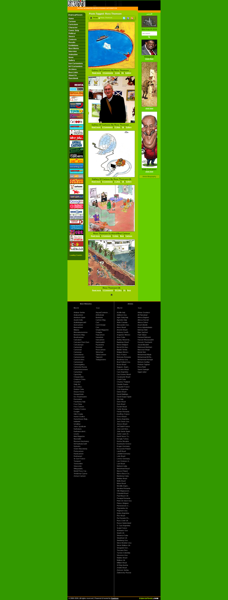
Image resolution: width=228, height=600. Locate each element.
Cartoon (72, 21)
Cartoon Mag (100, 320)
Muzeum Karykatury (81, 441)
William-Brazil (122, 563)
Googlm (77, 411)
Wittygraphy (78, 468)
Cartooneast (78, 362)
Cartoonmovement (81, 369)
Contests (73, 39)
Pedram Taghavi (144, 364)
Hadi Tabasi (142, 335)
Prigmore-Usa (122, 511)
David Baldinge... (123, 394)
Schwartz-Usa (122, 530)
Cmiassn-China (79, 379)
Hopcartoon (100, 335)
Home (71, 18)
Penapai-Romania (123, 498)
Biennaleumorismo (80, 332)
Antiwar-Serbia (79, 312)
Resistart (99, 347)
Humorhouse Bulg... (81, 419)
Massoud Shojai (144, 350)
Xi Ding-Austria (122, 565)
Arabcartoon (78, 315)
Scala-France (122, 528)
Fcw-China (78, 404)
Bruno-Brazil (121, 364)
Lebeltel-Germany (123, 454)
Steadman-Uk (122, 538)
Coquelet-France (123, 387)
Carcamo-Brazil (123, 369)
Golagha (99, 332)
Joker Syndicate (80, 426)
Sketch (72, 36)
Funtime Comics (80, 409)
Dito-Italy (120, 399)
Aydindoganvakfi (80, 322)
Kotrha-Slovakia (123, 441)
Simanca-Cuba (122, 535)
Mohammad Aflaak (144, 355)
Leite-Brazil (121, 456)
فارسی (149, 14)
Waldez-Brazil (122, 558)
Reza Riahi (142, 367)
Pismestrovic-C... (123, 506)
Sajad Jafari (142, 372)
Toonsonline (78, 464)
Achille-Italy (121, 312)
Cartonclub (78, 347)
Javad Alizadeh (143, 345)
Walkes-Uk (121, 560)
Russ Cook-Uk (122, 520)
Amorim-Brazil (122, 330)
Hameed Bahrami (144, 337)
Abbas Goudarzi (144, 312)
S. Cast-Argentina (123, 525)
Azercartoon (78, 325)
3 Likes (117, 127)
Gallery (72, 60)
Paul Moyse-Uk (122, 496)
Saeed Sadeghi (143, 369)
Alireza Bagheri (143, 317)
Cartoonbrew (78, 355)
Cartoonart (78, 350)
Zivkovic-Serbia (123, 570)
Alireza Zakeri (143, 322)
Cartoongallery (79, 364)
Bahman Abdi (142, 330)
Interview (73, 51)
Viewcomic (78, 466)
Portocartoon (78, 451)
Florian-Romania (123, 411)
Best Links (73, 72)
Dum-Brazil (121, 404)
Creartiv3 (77, 382)
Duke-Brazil (121, 402)
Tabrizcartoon (101, 355)
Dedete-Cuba (79, 389)
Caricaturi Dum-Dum (81, 342)
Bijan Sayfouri (143, 332)
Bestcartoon (78, 327)
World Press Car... (80, 471)
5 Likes (116, 236)
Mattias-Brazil (122, 478)
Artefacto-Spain (79, 317)
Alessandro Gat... (123, 325)
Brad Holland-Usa (123, 362)
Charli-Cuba (121, 379)
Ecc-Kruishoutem (80, 397)
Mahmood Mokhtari (145, 347)
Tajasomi (99, 357)
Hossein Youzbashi (145, 342)
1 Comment (106, 236)
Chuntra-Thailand (123, 382)
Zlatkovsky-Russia (124, 573)
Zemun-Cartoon (80, 476)
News (71, 57)
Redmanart (78, 456)
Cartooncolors (79, 359)
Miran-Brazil (121, 483)
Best (122, 236)
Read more (96, 73)
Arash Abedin (143, 325)
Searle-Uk (120, 533)
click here (149, 108)
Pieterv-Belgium (123, 503)
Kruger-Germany (123, 446)
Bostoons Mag (79, 335)
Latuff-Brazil (121, 451)
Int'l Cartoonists (76, 66)
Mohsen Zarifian (144, 362)
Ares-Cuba (121, 337)
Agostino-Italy (122, 320)
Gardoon (114, 598)
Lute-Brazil (121, 464)
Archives (73, 69)
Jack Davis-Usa (123, 421)
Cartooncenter (79, 357)
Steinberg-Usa (122, 540)
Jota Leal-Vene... (123, 429)
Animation (73, 54)
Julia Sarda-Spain (123, 431)
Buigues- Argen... (123, 367)
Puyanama (100, 345)
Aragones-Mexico (123, 335)
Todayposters (101, 359)
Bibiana (76, 330)
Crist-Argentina (122, 389)
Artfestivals (100, 315)
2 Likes (117, 182)
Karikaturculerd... (80, 431)
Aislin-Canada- (122, 322)
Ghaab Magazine (102, 330)
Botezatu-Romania (124, 357)
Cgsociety (77, 374)
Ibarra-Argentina (123, 419)
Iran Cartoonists (76, 63)
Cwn (97, 327)
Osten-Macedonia (80, 449)
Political (72, 33)
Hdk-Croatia (78, 414)
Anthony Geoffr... (123, 332)
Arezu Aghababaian (145, 327)
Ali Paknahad (142, 315)
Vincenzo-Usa (122, 555)
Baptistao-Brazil (123, 342)
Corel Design (100, 325)
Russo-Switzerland (124, 523)
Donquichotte (79, 394)
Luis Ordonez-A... (123, 461)
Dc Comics (78, 387)
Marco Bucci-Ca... (123, 473)
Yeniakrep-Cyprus (80, 473)
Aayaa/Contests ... (103, 312)
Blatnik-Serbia (122, 350)
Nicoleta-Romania (123, 488)
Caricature (73, 24)
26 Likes (118, 290)
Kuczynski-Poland (123, 449)
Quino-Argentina (123, 513)
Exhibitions (73, 45)
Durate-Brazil (122, 407)
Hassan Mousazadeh (146, 340)
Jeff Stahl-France (123, 426)
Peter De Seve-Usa (124, 501)
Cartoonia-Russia (80, 367)
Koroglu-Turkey (123, 439)
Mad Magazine (79, 436)
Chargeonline (79, 377)
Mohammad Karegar (145, 359)
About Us (73, 75)
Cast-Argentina (122, 372)
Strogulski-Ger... (123, 548)
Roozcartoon (100, 350)
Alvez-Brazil (121, 327)
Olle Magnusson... (123, 491)
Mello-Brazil (121, 481)
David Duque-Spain (124, 397)
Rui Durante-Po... (123, 518)
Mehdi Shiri (142, 352)
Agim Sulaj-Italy (122, 317)
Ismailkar (77, 424)
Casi (97, 322)
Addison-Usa (122, 315)
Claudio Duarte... (123, 384)
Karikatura (77, 429)
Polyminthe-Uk (122, 508)
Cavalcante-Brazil (123, 377)
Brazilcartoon (79, 337)
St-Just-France (79, 459)
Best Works (74, 48)
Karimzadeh (100, 342)
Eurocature (78, 399)
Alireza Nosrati (143, 320)
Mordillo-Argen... (123, 486)
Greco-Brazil (121, 416)
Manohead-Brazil (123, 468)
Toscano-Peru (122, 550)
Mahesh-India (122, 466)
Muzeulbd (77, 439)
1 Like (117, 73)
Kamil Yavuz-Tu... (123, 436)
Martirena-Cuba (123, 476)
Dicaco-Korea (79, 392)
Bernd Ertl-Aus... (123, 347)
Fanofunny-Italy (79, 402)
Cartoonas (78, 352)
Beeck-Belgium (122, 345)
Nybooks (77, 446)
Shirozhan (99, 352)
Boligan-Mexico (122, 352)
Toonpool (77, 461)
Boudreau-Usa (122, 359)
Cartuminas (78, 372)
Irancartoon (100, 340)
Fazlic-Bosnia (122, 409)
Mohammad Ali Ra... (145, 357)
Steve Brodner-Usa (124, 543)
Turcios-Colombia (123, 553)
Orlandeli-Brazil (122, 493)
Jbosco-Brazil (122, 424)
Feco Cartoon (79, 407)
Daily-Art (77, 384)
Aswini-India (78, 320)
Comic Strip (74, 30)
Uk (122, 73)
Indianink (77, 421)
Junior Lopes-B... (123, 434)
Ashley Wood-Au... (124, 340)
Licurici (76, 434)
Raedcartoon (78, 454)
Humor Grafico (79, 416)
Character (73, 27)
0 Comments (108, 73)
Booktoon (99, 317)
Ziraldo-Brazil (122, 568)
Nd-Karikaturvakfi (80, 444)
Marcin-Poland (122, 471)
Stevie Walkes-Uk (123, 545)
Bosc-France (122, 355)
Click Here (149, 59)
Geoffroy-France (123, 414)
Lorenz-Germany (123, 459)
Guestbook (73, 78)
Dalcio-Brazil (121, 392)
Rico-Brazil (121, 516)
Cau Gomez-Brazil (124, 374)
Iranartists (99, 337)
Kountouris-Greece (124, 444)
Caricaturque (78, 345)
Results (72, 42)
